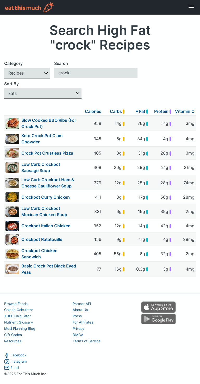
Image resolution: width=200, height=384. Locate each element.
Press (77, 316)
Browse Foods (16, 304)
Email (14, 367)
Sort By (11, 83)
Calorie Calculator (18, 310)
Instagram (18, 361)
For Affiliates (83, 322)
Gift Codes (13, 335)
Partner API (82, 304)
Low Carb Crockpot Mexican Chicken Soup (44, 211)
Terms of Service (87, 341)
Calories (93, 111)
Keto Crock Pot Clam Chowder (42, 138)
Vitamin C (185, 111)
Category (13, 63)
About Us (80, 310)
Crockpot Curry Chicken (45, 197)
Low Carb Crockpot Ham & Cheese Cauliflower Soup (47, 182)
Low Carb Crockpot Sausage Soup (40, 167)
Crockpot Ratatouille (41, 239)
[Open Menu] (191, 7)
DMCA (78, 335)
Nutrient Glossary (18, 322)
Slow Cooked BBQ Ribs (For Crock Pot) (48, 123)
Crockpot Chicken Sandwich (39, 253)
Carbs (116, 111)
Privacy (78, 328)
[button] (27, 73)
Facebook (18, 355)
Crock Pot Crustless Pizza (47, 153)
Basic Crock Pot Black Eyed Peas (48, 269)
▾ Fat (141, 111)
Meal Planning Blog (19, 328)
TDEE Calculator (17, 316)
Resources (12, 341)
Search (61, 63)
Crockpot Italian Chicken (46, 225)
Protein (162, 111)
